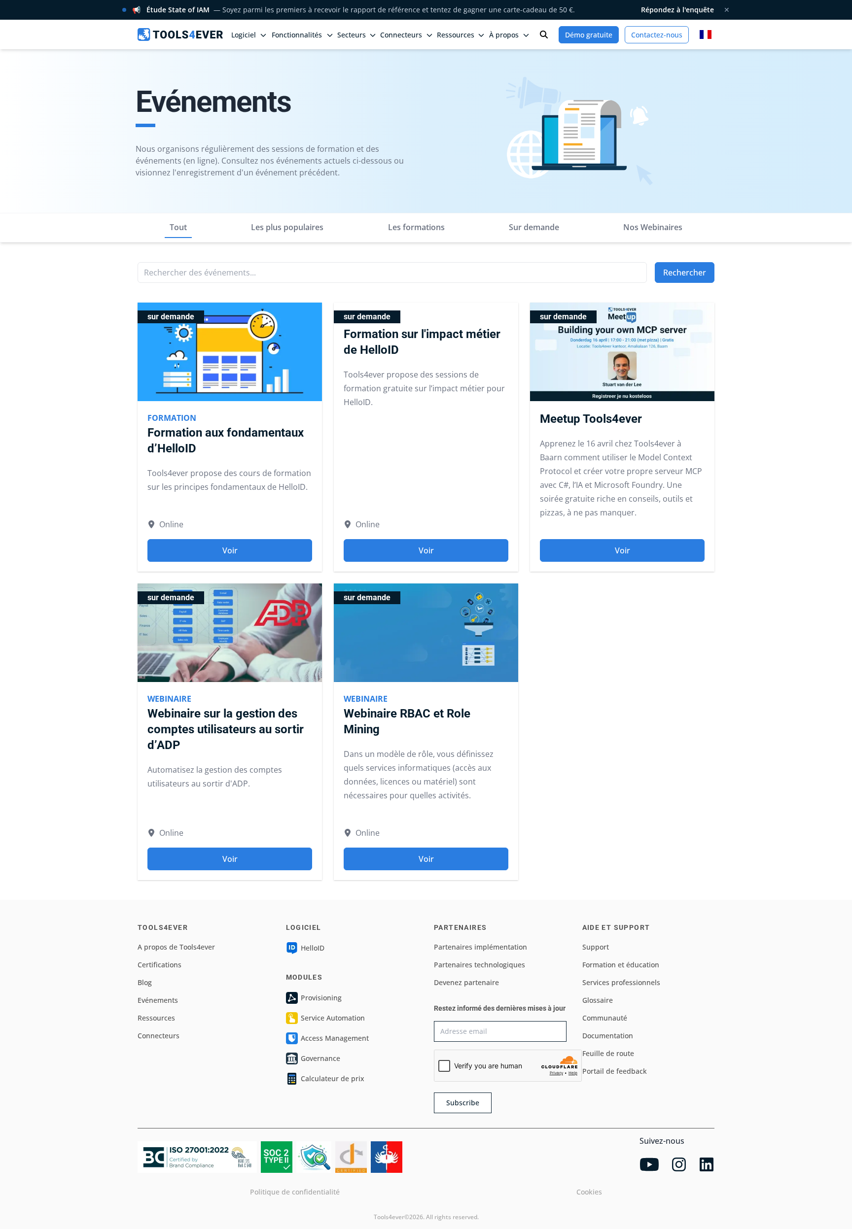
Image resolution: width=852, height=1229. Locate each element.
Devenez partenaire (466, 982)
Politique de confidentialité (295, 1191)
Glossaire (597, 1000)
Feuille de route (608, 1053)
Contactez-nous (656, 34)
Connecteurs (158, 1035)
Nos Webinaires (652, 227)
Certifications (159, 964)
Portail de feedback (614, 1071)
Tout (178, 227)
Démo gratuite (588, 34)
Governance (320, 1058)
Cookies (589, 1191)
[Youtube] (649, 1164)
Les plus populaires (287, 227)
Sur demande (534, 227)
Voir (230, 550)
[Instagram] (679, 1164)
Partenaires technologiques (479, 964)
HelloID (312, 948)
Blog (145, 982)
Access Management (335, 1038)
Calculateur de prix (332, 1078)
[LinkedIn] (706, 1164)
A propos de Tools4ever (176, 947)
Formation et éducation (620, 964)
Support (595, 947)
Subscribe (462, 1102)
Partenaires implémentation (480, 947)
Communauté (604, 1018)
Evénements (158, 1000)
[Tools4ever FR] (180, 34)
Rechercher (684, 272)
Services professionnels (621, 982)
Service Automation (333, 1018)
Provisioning (321, 997)
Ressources (156, 1018)
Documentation (607, 1035)
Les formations (416, 227)
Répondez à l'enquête (677, 9)
